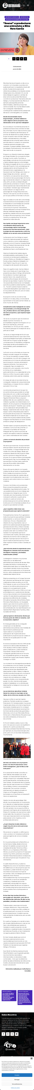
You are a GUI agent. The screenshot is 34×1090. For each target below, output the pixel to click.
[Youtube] (16, 1034)
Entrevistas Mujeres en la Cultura (17, 19)
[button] (31, 1058)
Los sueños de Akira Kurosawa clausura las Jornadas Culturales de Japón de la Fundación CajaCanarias (8, 996)
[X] (17, 58)
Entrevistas (24, 17)
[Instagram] (8, 1034)
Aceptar (17, 1075)
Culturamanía (17, 66)
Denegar (17, 1079)
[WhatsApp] (25, 58)
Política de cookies (15, 1087)
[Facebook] (14, 58)
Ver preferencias (17, 1084)
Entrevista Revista (12, 17)
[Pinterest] (21, 58)
